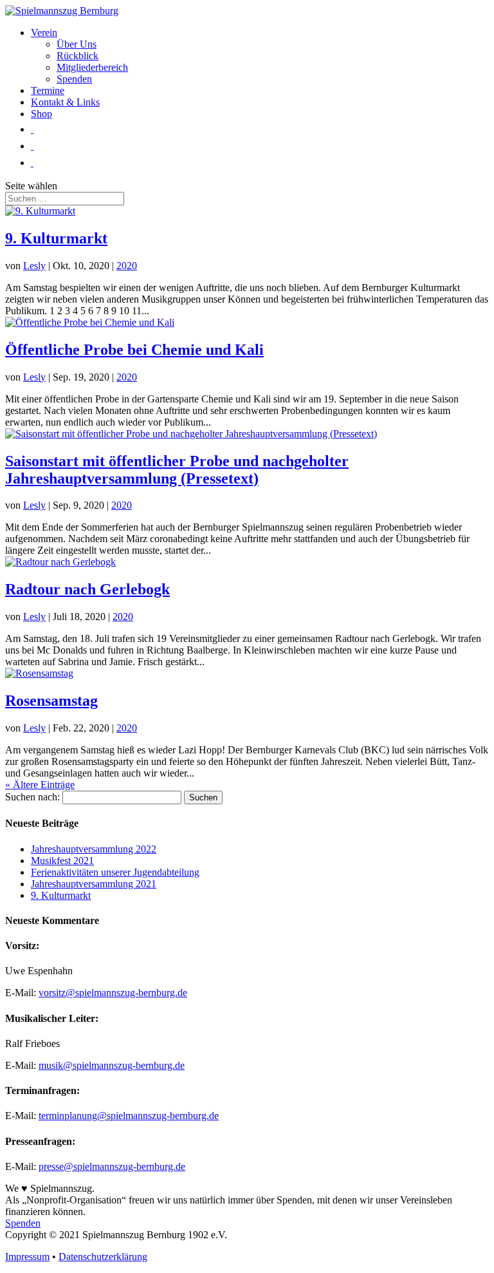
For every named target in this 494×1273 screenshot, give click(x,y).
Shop (41, 113)
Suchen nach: (32, 796)
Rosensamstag (51, 700)
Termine (47, 90)
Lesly (34, 265)
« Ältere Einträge (40, 784)
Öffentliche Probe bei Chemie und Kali (134, 349)
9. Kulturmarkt (56, 238)
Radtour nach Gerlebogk (87, 589)
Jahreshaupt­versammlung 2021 (93, 883)
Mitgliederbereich (92, 67)
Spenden (74, 78)
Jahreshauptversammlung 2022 (93, 849)
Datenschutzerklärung (103, 1256)
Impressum (27, 1256)
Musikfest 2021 (62, 860)
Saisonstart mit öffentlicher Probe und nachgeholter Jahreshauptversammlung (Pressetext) (177, 470)
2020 (126, 265)
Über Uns (76, 44)
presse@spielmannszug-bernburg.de (112, 1166)
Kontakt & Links (65, 102)
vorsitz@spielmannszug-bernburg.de (113, 992)
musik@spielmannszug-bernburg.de (112, 1065)
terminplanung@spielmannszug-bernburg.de (129, 1115)
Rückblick (77, 55)
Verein (44, 32)
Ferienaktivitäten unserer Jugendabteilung (115, 872)
